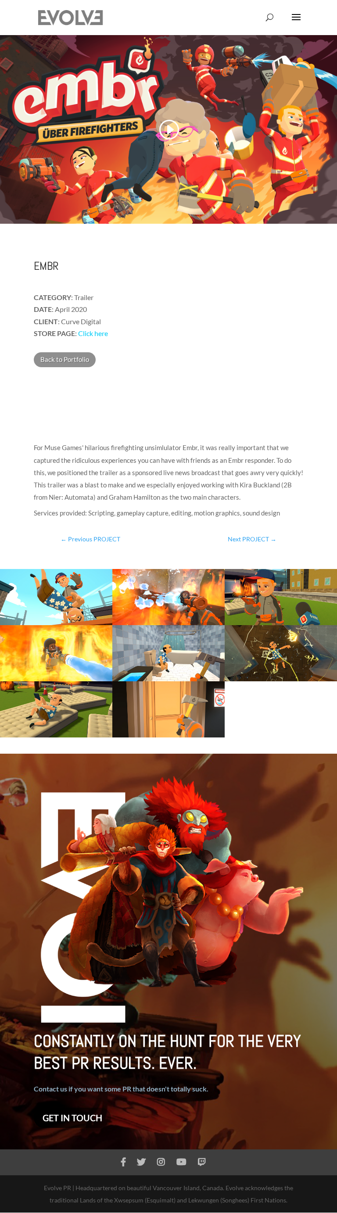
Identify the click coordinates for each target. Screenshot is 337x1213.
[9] (168, 737)
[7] (56, 737)
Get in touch (72, 1118)
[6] (281, 681)
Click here (92, 333)
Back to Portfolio (64, 359)
